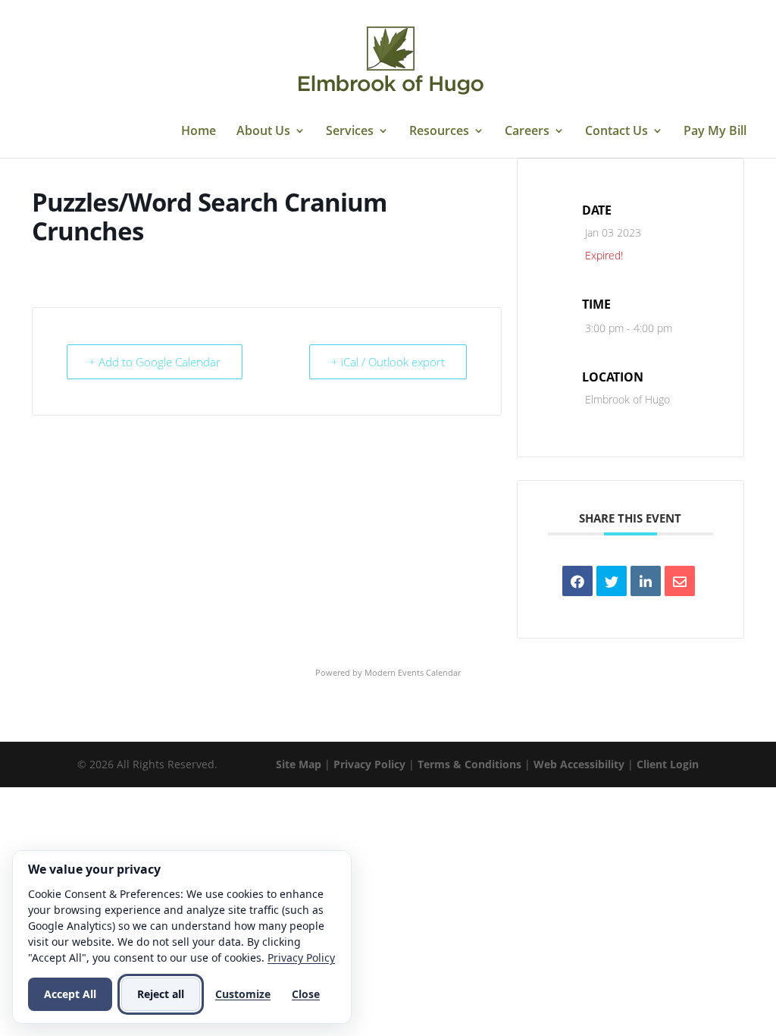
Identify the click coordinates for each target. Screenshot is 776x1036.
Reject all (160, 994)
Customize (243, 994)
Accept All (70, 994)
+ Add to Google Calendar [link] (155, 361)
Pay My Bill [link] (715, 132)
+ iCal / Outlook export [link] (388, 361)
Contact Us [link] (616, 132)
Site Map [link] (298, 764)
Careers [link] (527, 132)
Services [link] (350, 132)
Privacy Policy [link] (369, 764)
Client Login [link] (668, 764)
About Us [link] (263, 132)
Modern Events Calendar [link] (413, 672)
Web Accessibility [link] (579, 764)
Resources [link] (439, 132)
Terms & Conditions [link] (469, 764)
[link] (390, 59)
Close (306, 994)
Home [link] (198, 132)
